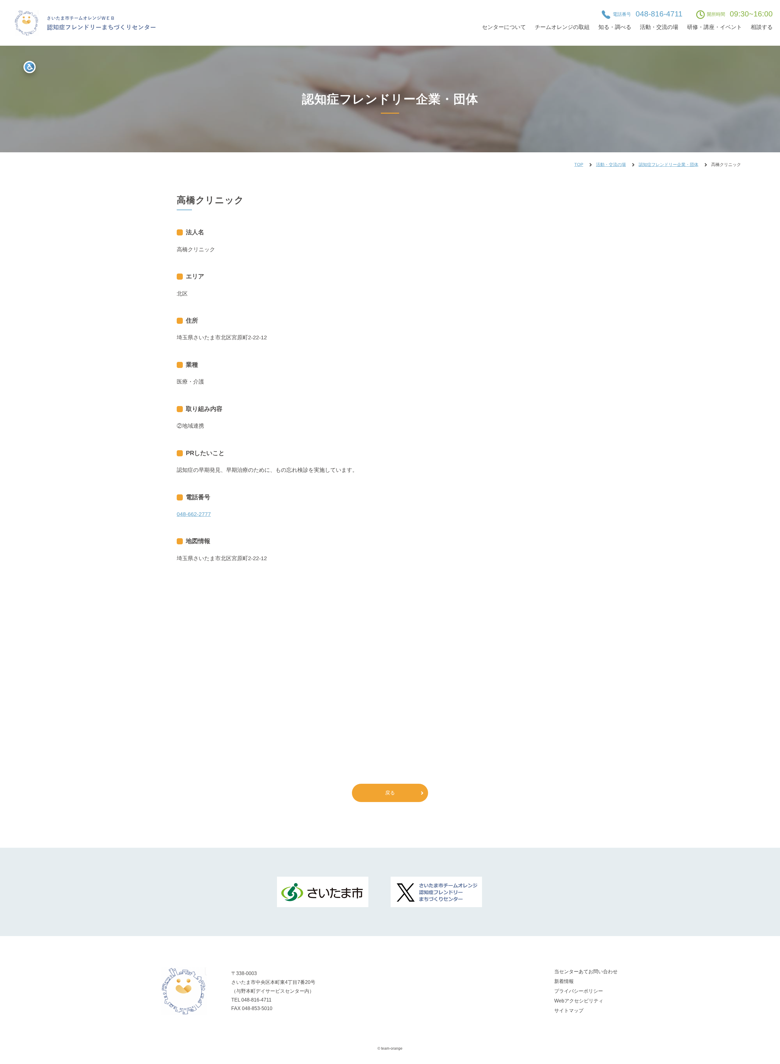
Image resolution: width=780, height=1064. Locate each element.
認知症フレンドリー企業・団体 (668, 164)
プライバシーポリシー (578, 991)
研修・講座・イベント (714, 27)
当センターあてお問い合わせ (586, 971)
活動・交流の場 (659, 27)
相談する (762, 27)
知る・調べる (614, 27)
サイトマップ (568, 1010)
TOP (578, 164)
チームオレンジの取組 (562, 27)
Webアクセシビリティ (578, 1000)
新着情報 (564, 981)
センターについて (504, 27)
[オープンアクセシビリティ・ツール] (29, 67)
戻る (390, 792)
